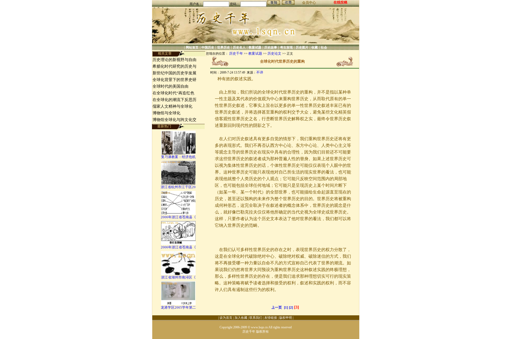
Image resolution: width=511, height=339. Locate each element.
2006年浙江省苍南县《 (178, 217)
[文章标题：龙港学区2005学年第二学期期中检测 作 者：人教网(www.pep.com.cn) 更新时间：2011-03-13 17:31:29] (178, 304)
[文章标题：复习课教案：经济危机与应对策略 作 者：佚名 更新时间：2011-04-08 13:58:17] (178, 153)
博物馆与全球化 (166, 113)
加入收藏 (240, 318)
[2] (291, 307)
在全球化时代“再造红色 (173, 93)
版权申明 (285, 318)
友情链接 (270, 318)
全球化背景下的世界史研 (174, 80)
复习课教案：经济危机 (178, 157)
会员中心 (309, 3)
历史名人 (239, 47)
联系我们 (255, 318)
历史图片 (302, 47)
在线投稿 (340, 2)
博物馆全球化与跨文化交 (174, 120)
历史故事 (270, 47)
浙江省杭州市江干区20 (178, 187)
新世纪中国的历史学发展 (174, 73)
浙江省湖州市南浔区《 (178, 277)
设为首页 (226, 318)
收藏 (314, 47)
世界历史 (223, 47)
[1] (286, 307)
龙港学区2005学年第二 (178, 307)
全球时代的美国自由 (170, 86)
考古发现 (286, 47)
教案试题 (255, 47)
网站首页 (192, 47)
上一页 (276, 307)
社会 (324, 47)
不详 (259, 72)
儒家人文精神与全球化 (172, 106)
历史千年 (236, 53)
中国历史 (207, 47)
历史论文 (274, 53)
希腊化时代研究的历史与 (174, 66)
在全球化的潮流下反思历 (174, 100)
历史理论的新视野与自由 (174, 60)
